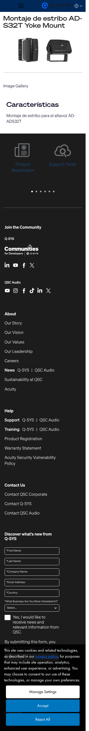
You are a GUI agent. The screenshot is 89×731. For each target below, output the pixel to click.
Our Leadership (19, 351)
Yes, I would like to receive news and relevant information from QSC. (36, 625)
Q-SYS (9, 239)
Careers (12, 361)
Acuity (10, 389)
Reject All (42, 719)
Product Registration (23, 439)
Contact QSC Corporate (26, 494)
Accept (42, 705)
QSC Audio (13, 284)
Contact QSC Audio (22, 513)
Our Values (14, 342)
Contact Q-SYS (18, 503)
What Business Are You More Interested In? (31, 601)
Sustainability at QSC (23, 380)
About (10, 314)
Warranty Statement (23, 448)
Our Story (13, 323)
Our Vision (14, 332)
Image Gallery (15, 86)
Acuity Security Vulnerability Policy (30, 460)
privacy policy (46, 656)
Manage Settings (42, 691)
